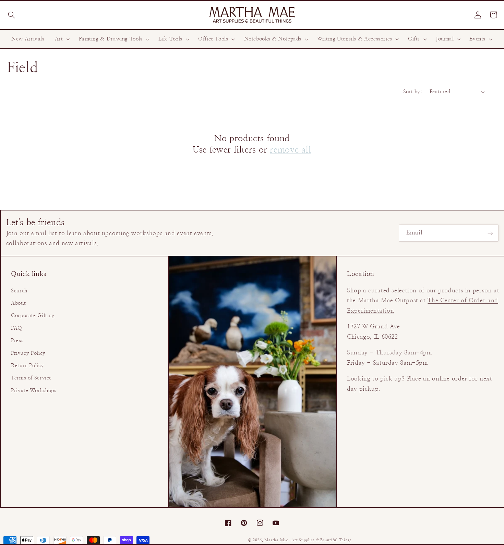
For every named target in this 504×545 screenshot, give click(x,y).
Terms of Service (31, 377)
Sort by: (412, 91)
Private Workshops (34, 390)
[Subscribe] (490, 233)
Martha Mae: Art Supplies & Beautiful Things (307, 540)
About (18, 303)
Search (19, 290)
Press (17, 340)
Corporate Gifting (33, 315)
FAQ (16, 328)
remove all (290, 150)
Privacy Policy (28, 353)
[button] (11, 15)
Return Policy (27, 365)
